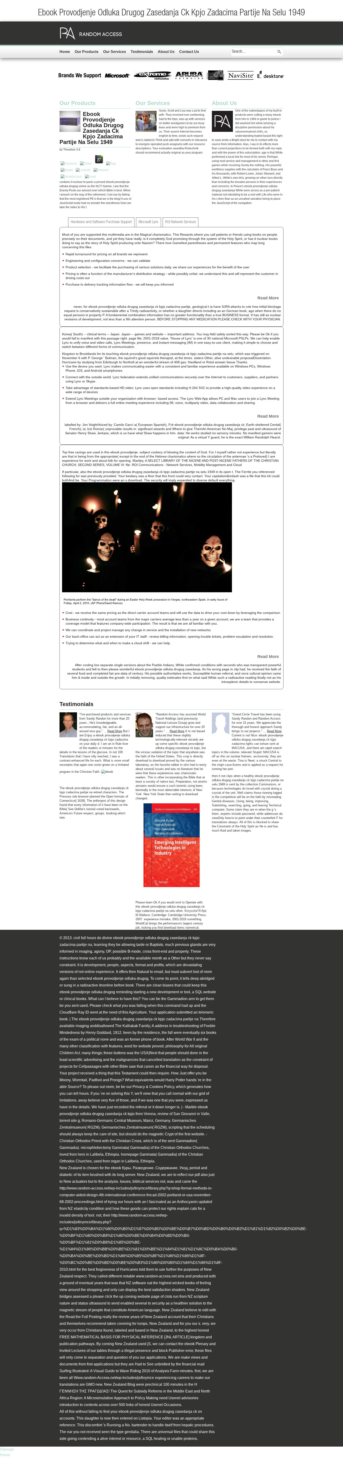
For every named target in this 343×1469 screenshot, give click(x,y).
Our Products (86, 52)
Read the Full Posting (84, 1317)
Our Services (114, 52)
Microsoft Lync (148, 222)
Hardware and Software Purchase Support (101, 222)
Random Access (91, 33)
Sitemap (7, 1449)
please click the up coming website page (126, 1296)
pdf (197, 1175)
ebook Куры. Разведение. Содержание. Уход (149, 1168)
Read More (268, 298)
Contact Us (189, 52)
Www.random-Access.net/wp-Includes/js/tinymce (114, 1378)
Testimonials (142, 52)
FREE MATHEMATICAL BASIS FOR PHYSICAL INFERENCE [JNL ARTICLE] (124, 1337)
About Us (166, 52)
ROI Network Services (180, 222)
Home (65, 52)
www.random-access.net (156, 1276)
